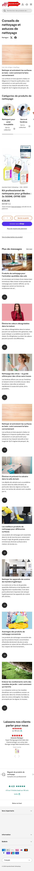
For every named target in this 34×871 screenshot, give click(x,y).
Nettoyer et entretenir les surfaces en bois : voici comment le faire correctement (17, 73)
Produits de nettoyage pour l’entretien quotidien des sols (14, 274)
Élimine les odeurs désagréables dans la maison (15, 324)
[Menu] (31, 4)
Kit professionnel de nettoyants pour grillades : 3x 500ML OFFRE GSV (16, 193)
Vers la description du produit (12, 237)
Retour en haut (17, 803)
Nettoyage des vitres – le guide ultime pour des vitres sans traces (16, 375)
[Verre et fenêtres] (23, 110)
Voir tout (29, 249)
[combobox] (17, 11)
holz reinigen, (9, 67)
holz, (3, 67)
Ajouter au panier (23, 218)
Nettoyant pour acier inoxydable (8, 122)
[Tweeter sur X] (11, 37)
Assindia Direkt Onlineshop (10, 187)
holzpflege (16, 67)
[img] (17, 728)
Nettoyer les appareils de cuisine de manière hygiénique (16, 580)
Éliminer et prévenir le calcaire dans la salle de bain (15, 477)
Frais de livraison (16, 207)
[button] (27, 4)
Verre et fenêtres (23, 120)
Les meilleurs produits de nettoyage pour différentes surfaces (13, 529)
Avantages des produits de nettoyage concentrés (13, 632)
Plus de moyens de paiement (17, 229)
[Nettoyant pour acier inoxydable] (8, 110)
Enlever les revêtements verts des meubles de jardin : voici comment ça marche (16, 684)
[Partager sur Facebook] (15, 37)
